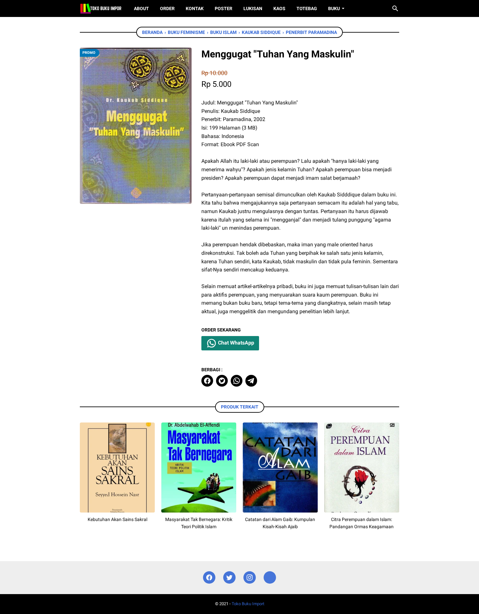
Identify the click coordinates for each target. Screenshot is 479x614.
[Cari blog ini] (395, 8)
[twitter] (222, 381)
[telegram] (251, 381)
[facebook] (207, 381)
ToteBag (307, 8)
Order (167, 8)
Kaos (279, 8)
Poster (223, 8)
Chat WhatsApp (235, 343)
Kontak (195, 8)
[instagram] (249, 577)
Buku (334, 8)
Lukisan (252, 8)
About (141, 8)
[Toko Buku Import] (101, 8)
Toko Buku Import (248, 603)
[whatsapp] (236, 381)
